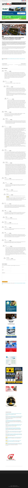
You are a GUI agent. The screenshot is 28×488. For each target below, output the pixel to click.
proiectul (23, 58)
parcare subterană (17, 58)
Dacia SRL (8, 58)
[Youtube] (25, 0)
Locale (3, 36)
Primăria (20, 58)
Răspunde (10, 71)
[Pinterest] (23, 0)
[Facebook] (22, 0)
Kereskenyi (11, 58)
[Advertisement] (15, 292)
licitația (14, 58)
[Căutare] (25, 22)
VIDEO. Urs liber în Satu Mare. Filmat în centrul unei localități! (14, 431)
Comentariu (3, 272)
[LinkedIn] (24, 0)
